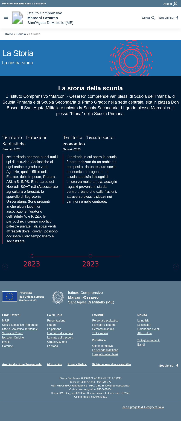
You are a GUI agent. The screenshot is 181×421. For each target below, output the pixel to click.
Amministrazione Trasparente (22, 364)
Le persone (54, 329)
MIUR (5, 320)
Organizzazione (57, 341)
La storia (52, 346)
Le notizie (143, 320)
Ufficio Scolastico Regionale (20, 324)
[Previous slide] (5, 266)
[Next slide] (176, 266)
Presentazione (56, 320)
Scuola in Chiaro (12, 333)
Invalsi (6, 341)
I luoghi (51, 324)
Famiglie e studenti (104, 324)
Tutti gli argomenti (148, 340)
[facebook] (177, 17)
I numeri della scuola (60, 333)
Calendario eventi (148, 329)
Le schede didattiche (105, 350)
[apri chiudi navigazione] (6, 18)
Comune (7, 346)
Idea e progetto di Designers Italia (143, 407)
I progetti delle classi (105, 354)
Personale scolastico (105, 320)
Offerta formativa (102, 345)
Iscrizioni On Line (13, 337)
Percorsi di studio (103, 329)
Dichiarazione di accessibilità (111, 364)
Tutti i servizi (100, 333)
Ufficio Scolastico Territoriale (20, 329)
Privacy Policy (77, 364)
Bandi (141, 344)
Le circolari (144, 324)
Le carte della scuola (60, 337)
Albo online (144, 333)
